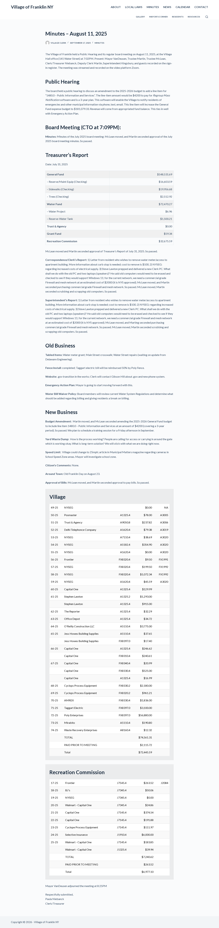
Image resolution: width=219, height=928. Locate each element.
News (167, 7)
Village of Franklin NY (32, 6)
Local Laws (133, 7)
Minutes (153, 7)
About (116, 7)
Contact (201, 7)
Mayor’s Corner (158, 16)
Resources (194, 16)
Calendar (183, 7)
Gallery (140, 16)
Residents (177, 16)
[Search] (206, 17)
